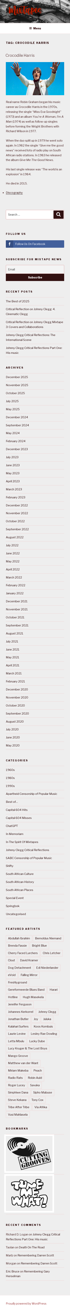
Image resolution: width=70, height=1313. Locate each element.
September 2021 (17, 625)
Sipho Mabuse (42, 1092)
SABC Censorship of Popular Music (29, 858)
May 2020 (13, 745)
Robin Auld (35, 1078)
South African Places (19, 890)
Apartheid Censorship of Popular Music (31, 794)
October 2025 (15, 393)
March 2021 (14, 673)
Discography (14, 192)
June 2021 (12, 649)
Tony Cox (37, 1100)
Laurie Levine (17, 1034)
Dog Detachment (19, 968)
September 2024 (17, 425)
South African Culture (20, 874)
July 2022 (12, 545)
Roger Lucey (16, 1085)
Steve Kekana (17, 1100)
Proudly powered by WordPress (26, 1303)
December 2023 (17, 449)
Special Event (15, 898)
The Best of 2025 (17, 301)
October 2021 (15, 617)
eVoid (12, 975)
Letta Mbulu (16, 1041)
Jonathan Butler (18, 1019)
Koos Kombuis (43, 1026)
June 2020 (13, 737)
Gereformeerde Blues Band (26, 989)
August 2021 (14, 633)
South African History (20, 882)
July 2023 (12, 457)
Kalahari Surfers (18, 1026)
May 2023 (12, 473)
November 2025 (17, 385)
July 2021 (12, 641)
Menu (37, 28)
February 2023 (15, 497)
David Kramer (29, 960)
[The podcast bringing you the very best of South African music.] (29, 1210)
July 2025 (12, 401)
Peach (37, 1070)
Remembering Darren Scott (36, 1255)
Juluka (47, 1019)
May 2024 (13, 433)
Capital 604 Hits (17, 810)
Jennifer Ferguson (20, 1004)
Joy (36, 1019)
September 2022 (17, 529)
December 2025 (17, 377)
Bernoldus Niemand (48, 938)
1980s (10, 778)
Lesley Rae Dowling (44, 1034)
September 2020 (17, 713)
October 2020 (15, 705)
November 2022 (17, 513)
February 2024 (15, 441)
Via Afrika (40, 1107)
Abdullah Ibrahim (19, 938)
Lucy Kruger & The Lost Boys (27, 1048)
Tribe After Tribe (18, 1107)
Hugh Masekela (33, 997)
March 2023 (14, 489)
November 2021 (17, 609)
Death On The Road (32, 1247)
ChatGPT (12, 826)
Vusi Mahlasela (18, 1114)
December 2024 (17, 417)
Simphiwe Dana (18, 1092)
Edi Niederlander (47, 968)
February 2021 (15, 681)
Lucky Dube (37, 1041)
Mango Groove (18, 1056)
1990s (10, 786)
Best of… (12, 802)
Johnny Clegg (47, 1012)
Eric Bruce (12, 1271)
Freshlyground (17, 982)
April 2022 (13, 569)
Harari (54, 989)
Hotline (13, 997)
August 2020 (15, 721)
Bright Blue (39, 945)
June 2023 (13, 465)
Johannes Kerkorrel (20, 1012)
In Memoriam (14, 834)
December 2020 (17, 689)
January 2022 (15, 593)
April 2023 (13, 481)
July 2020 (12, 729)
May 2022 (12, 561)
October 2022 (15, 521)
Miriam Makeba (18, 1070)
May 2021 (12, 657)
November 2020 (17, 697)
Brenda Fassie (17, 945)
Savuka (35, 1085)
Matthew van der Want (23, 1063)
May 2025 (13, 409)
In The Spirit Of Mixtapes (22, 842)
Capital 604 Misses (19, 818)
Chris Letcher (51, 953)
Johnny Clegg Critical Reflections (27, 850)
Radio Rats (15, 1078)
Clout (11, 960)
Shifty (9, 866)
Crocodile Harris (20, 55)
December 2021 (17, 601)
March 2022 (14, 577)
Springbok (12, 906)
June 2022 (13, 553)
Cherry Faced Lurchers (23, 953)
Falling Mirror (29, 975)
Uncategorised (16, 914)
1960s (10, 770)
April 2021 (12, 665)
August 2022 (15, 537)
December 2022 (17, 505)
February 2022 (15, 585)
